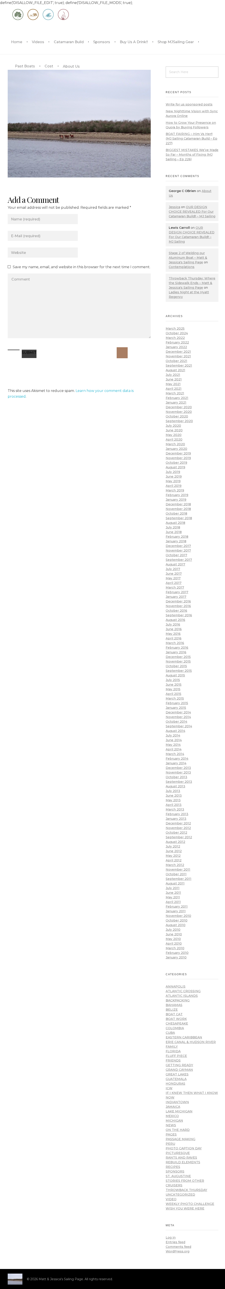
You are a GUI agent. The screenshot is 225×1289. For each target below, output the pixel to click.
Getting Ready (179, 1065)
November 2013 (178, 772)
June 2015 (173, 685)
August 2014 (175, 731)
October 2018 (176, 513)
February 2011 (177, 907)
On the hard (178, 1130)
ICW (169, 1088)
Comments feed (178, 1247)
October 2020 (177, 416)
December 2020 (179, 407)
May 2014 (173, 745)
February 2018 (177, 537)
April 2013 (173, 805)
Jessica (174, 207)
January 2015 (176, 708)
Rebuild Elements (183, 1162)
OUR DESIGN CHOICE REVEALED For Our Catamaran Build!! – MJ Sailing (192, 211)
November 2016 (178, 606)
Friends (173, 1060)
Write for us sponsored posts (189, 104)
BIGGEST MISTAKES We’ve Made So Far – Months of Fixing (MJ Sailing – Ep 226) (192, 154)
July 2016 (173, 624)
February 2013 (177, 814)
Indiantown (177, 1102)
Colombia (175, 1028)
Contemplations (181, 267)
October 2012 (176, 833)
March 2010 (175, 948)
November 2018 (178, 509)
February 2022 (177, 342)
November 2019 (178, 458)
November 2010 (178, 916)
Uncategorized (180, 1195)
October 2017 (176, 555)
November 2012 (178, 828)
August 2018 (175, 523)
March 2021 (175, 393)
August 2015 (175, 675)
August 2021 (175, 370)
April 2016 (173, 638)
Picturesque (178, 1153)
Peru (170, 1144)
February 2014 (177, 759)
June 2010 (174, 934)
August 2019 (175, 467)
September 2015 (179, 671)
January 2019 (176, 500)
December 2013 (178, 768)
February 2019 (177, 495)
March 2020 (175, 444)
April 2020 (174, 439)
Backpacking (178, 1000)
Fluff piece (176, 1056)
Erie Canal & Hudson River (191, 1042)
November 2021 (178, 356)
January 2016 (176, 652)
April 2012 (173, 860)
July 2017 (173, 569)
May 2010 (173, 939)
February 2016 (177, 648)
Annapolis (175, 986)
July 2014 (173, 735)
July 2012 (173, 846)
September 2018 (179, 518)
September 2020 (179, 421)
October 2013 (176, 777)
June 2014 (174, 740)
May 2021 (173, 384)
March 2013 (175, 809)
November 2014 (178, 717)
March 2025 (175, 329)
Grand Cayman (179, 1070)
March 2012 (175, 865)
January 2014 (176, 763)
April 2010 (174, 944)
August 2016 (175, 620)
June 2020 (174, 430)
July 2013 (173, 791)
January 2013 (176, 819)
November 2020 (179, 412)
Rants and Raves (181, 1158)
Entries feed (175, 1242)
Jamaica (173, 1107)
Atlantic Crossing (183, 991)
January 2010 (176, 957)
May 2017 (173, 578)
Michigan (174, 1121)
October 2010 (176, 920)
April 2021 (173, 389)
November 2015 (178, 661)
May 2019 (173, 481)
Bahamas (174, 1005)
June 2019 (174, 476)
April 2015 (173, 694)
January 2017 (176, 597)
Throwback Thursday (186, 1190)
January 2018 (176, 541)
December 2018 (178, 504)
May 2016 (173, 634)
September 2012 (179, 837)
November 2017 (178, 550)
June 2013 (174, 796)
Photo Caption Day (184, 1148)
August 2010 (175, 925)
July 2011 (173, 888)
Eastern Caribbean (184, 1037)
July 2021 (173, 375)
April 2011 (173, 902)
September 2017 (179, 560)
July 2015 (173, 680)
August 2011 (175, 883)
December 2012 (178, 823)
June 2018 (174, 532)
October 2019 (176, 463)
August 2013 (175, 786)
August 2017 (175, 564)
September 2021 (179, 365)
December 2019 (178, 453)
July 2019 (173, 472)
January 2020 (176, 449)
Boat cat (174, 1014)
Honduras (175, 1084)
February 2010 (177, 953)
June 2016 (174, 629)
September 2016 (179, 615)
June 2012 (174, 851)
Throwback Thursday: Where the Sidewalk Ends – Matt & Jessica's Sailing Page (192, 283)
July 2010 (173, 930)
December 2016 (178, 601)
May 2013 (173, 800)
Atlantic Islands (182, 996)
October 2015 (176, 666)
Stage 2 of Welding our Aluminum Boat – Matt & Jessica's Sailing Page (188, 257)
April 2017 (173, 583)
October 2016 (176, 611)
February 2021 (177, 398)
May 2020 (173, 435)
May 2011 (173, 897)
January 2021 (176, 402)
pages (171, 1134)
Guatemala (176, 1079)
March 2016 (175, 643)
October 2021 (176, 361)
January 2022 (176, 347)
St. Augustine (178, 1176)
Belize (172, 1010)
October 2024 (177, 333)
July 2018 (173, 527)
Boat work (176, 1019)
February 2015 (177, 703)
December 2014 (178, 712)
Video (171, 1199)
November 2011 (178, 870)
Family (172, 1047)
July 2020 (173, 426)
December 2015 (178, 657)
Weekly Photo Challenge (190, 1204)
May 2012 (173, 856)
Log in (171, 1237)
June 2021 (174, 379)
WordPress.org (177, 1251)
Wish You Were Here (185, 1208)
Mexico (172, 1116)
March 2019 (175, 490)
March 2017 (175, 587)
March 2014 (175, 754)
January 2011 (176, 911)
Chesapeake (177, 1023)
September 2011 (178, 879)
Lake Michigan (179, 1111)
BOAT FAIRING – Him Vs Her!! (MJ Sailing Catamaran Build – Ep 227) (191, 138)
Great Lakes (177, 1074)
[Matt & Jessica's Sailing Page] (15, 1279)
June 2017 (174, 574)
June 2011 (173, 893)
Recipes (173, 1167)
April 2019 (173, 486)
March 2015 (175, 698)
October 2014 (176, 722)
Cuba (170, 1033)
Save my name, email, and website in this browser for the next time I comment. (81, 267)
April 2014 (173, 749)
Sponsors (175, 1171)
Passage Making (180, 1139)
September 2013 (179, 782)
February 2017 (177, 592)
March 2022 (175, 338)
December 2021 (178, 352)
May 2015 (173, 689)
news (171, 1125)
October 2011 (176, 874)
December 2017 (178, 546)
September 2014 (179, 726)
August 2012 (175, 842)
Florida (173, 1051)
